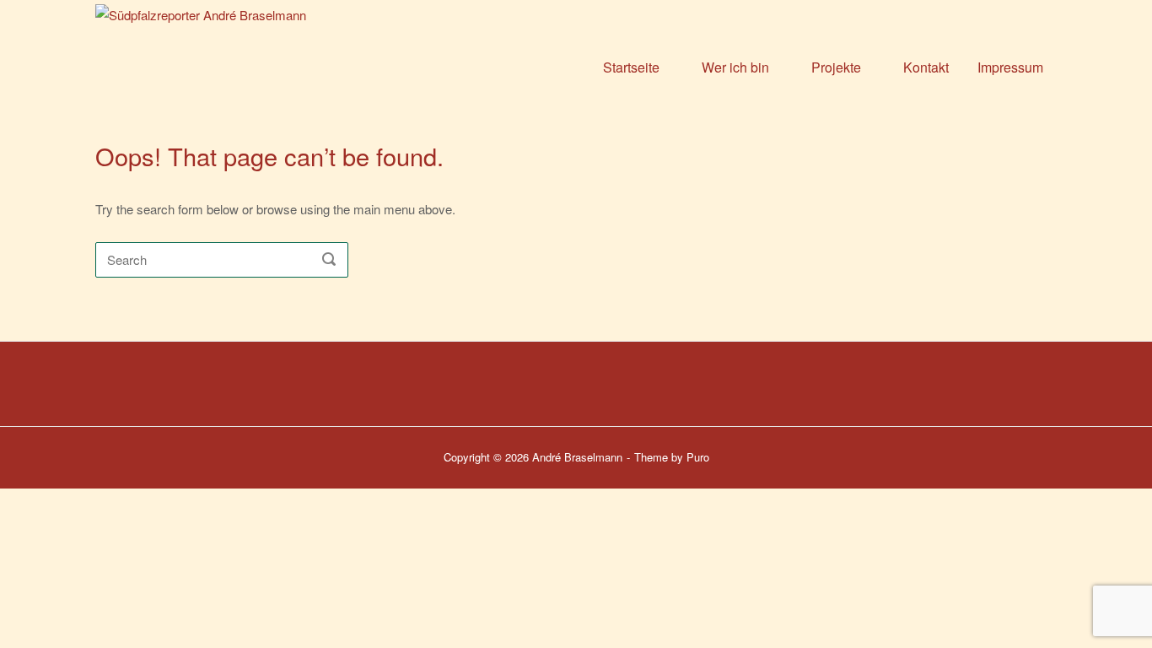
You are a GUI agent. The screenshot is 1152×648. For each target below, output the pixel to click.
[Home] (269, 65)
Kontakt (926, 67)
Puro (697, 457)
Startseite (631, 67)
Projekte (836, 67)
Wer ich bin (735, 67)
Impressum (1010, 67)
